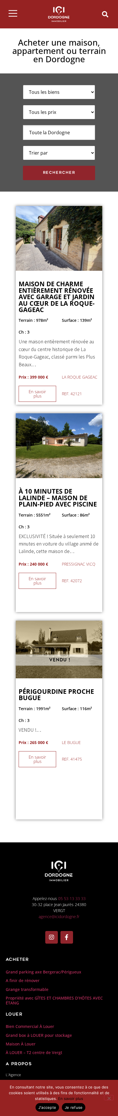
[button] (105, 14)
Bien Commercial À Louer (30, 1026)
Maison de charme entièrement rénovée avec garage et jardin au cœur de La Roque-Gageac (57, 296)
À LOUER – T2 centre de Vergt (34, 1052)
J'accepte (47, 1107)
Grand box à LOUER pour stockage (39, 1035)
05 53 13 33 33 (72, 898)
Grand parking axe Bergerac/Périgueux (43, 972)
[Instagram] (51, 937)
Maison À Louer (21, 1044)
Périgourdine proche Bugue (56, 694)
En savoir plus (70, 1098)
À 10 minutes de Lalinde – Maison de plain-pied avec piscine (58, 498)
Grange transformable (27, 989)
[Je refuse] (109, 1097)
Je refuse (73, 1107)
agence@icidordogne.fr (59, 916)
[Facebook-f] (66, 937)
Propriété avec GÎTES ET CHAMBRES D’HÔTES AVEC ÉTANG (54, 1000)
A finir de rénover (23, 980)
